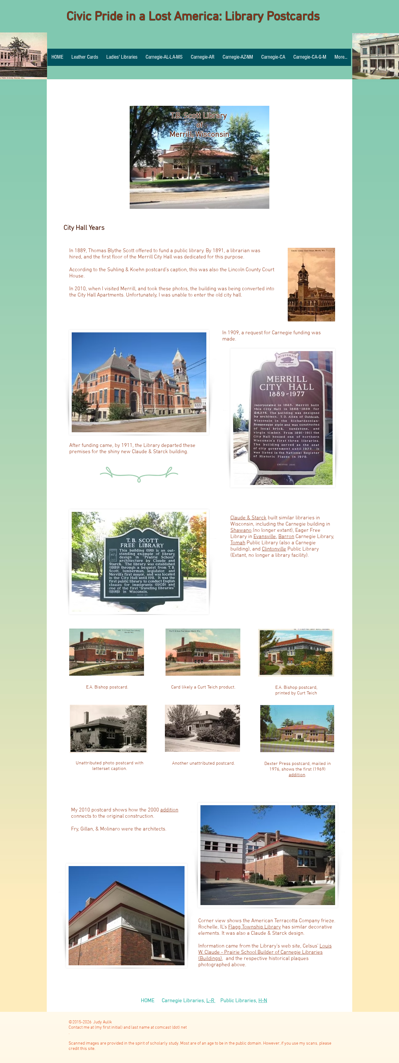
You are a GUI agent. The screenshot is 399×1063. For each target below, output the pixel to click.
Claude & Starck (248, 518)
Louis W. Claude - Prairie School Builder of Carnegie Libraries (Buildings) (265, 952)
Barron (286, 537)
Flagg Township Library (254, 927)
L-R (210, 1001)
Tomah (237, 543)
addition (297, 775)
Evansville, (265, 537)
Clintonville (274, 549)
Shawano (241, 530)
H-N (262, 1001)
